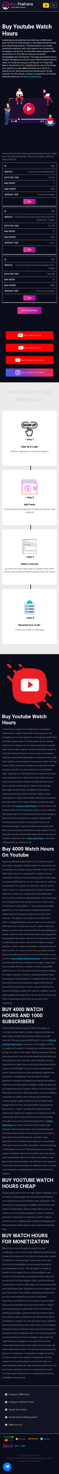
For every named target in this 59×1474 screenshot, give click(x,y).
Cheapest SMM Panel (19, 1394)
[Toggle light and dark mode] (46, 5)
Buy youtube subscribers (32, 360)
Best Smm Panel (35, 838)
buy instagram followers (32, 372)
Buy (29, 201)
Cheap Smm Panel (17, 1409)
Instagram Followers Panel (21, 1402)
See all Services (29, 310)
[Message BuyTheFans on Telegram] (7, 1466)
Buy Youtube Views (32, 76)
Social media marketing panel (23, 1417)
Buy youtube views (32, 335)
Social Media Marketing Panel (25, 958)
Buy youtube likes (32, 348)
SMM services (15, 1424)
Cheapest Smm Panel (26, 806)
